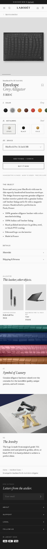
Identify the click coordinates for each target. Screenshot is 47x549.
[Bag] (42, 7)
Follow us (8, 529)
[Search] (9, 7)
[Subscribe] (40, 497)
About (6, 507)
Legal (6, 522)
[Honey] (19, 110)
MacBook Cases (15, 470)
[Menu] (4, 7)
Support (7, 514)
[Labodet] (23, 7)
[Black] (6, 110)
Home (5, 470)
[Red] (33, 110)
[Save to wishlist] (42, 85)
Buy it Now (23, 166)
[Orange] (40, 110)
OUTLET (31, 2)
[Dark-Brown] (26, 110)
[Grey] (12, 110)
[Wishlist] (37, 7)
